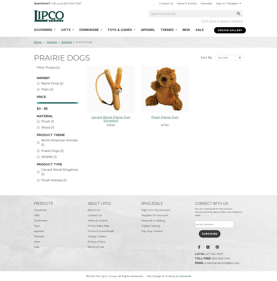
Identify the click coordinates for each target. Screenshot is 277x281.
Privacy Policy (96, 241)
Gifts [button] (66, 30)
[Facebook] (199, 247)
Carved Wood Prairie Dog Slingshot (110, 119)
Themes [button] (168, 30)
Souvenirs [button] (43, 30)
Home (38, 42)
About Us (93, 209)
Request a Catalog (153, 220)
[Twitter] (208, 247)
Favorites (206, 3)
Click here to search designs (222, 21)
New (186, 30)
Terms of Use (96, 246)
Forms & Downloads (101, 231)
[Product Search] (238, 13)
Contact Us (166, 3)
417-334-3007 (214, 253)
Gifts (37, 215)
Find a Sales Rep (98, 225)
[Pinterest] (217, 247)
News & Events (187, 3)
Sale (200, 30)
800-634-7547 (221, 258)
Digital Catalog (150, 225)
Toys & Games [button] (120, 30)
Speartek (185, 276)
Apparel (148, 30)
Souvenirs (40, 209)
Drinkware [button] (89, 30)
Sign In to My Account (155, 209)
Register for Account (154, 215)
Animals (66, 42)
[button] (228, 3)
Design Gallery (230, 30)
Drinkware (40, 220)
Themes (51, 42)
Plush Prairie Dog (164, 117)
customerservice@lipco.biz (222, 262)
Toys (36, 225)
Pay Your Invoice (152, 231)
